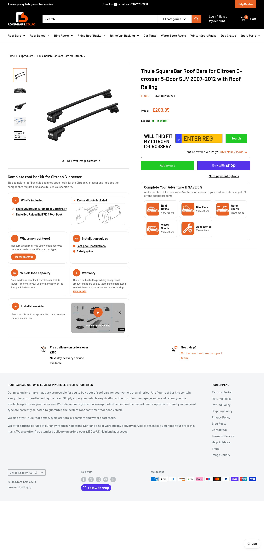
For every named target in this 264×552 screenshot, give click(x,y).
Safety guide (85, 251)
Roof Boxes (37, 35)
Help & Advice (221, 442)
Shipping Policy (222, 411)
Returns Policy (222, 398)
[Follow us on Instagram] (98, 479)
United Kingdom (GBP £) (23, 472)
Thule (216, 448)
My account (217, 21)
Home (11, 55)
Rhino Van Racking (122, 35)
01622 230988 (139, 4)
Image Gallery (221, 454)
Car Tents (150, 35)
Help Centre (245, 4)
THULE (145, 96)
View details (79, 290)
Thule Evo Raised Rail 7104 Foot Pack (39, 214)
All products (26, 55)
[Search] (196, 19)
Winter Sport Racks (203, 35)
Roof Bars (14, 35)
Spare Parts (248, 35)
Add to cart (167, 165)
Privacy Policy (221, 417)
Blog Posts (219, 423)
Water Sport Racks (173, 35)
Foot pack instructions (91, 246)
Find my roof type (23, 256)
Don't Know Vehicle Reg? (214, 152)
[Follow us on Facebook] (83, 479)
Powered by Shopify (20, 487)
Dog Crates (228, 35)
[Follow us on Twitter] (91, 479)
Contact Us (219, 429)
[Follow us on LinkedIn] (113, 479)
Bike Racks (61, 35)
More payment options (224, 176)
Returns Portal (222, 392)
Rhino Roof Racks (89, 35)
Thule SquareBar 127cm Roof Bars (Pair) (41, 208)
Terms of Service (223, 436)
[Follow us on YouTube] (105, 479)
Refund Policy (221, 405)
